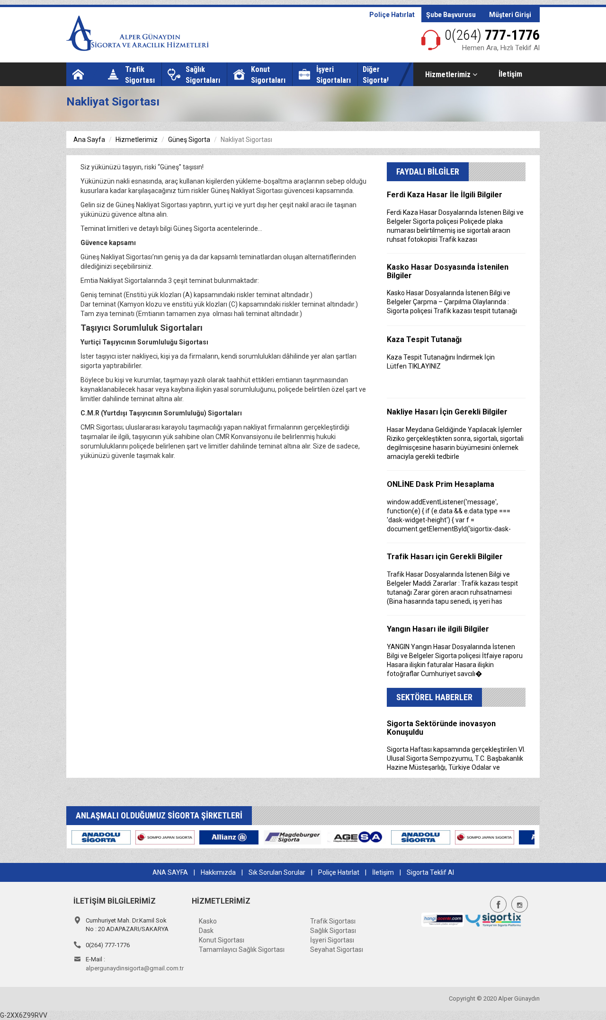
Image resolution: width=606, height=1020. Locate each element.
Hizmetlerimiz (448, 74)
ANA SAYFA (170, 872)
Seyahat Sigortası (336, 949)
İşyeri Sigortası (332, 940)
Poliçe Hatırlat (392, 14)
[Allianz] (97, 837)
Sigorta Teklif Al (430, 872)
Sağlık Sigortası (333, 930)
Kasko (208, 921)
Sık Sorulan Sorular (277, 872)
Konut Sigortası (221, 940)
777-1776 (492, 34)
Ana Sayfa (89, 139)
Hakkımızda (218, 872)
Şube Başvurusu (451, 14)
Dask (206, 930)
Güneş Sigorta (189, 139)
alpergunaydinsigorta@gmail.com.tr (135, 968)
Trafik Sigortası (333, 921)
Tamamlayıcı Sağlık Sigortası (242, 949)
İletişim (510, 74)
